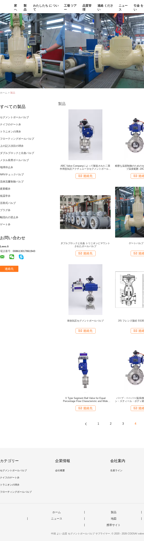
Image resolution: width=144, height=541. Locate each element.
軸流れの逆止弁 (9, 217)
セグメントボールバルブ (14, 117)
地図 (113, 518)
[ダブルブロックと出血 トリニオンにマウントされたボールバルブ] (85, 212)
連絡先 (9, 268)
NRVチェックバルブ (12, 174)
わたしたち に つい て (46, 7)
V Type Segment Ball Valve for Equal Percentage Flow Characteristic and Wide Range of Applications (85, 400)
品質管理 (87, 7)
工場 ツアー (70, 7)
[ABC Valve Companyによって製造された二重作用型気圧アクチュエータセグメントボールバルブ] (85, 134)
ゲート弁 (5, 224)
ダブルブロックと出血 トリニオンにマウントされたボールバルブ (85, 245)
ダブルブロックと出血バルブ (17, 152)
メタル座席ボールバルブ (14, 160)
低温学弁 (5, 195)
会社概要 (60, 470)
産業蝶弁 (5, 188)
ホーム (56, 512)
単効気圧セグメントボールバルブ (85, 320)
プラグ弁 (5, 210)
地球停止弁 (6, 167)
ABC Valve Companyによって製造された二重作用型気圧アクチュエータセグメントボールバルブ (85, 167)
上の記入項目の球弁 (12, 145)
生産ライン (116, 470)
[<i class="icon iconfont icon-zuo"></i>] (86, 424)
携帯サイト (113, 525)
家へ (15, 7)
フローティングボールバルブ (17, 138)
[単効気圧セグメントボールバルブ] (85, 289)
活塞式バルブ (8, 202)
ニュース (123, 7)
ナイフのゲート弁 (10, 124)
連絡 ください (105, 7)
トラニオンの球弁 (10, 131)
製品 (25, 7)
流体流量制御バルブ (12, 181)
